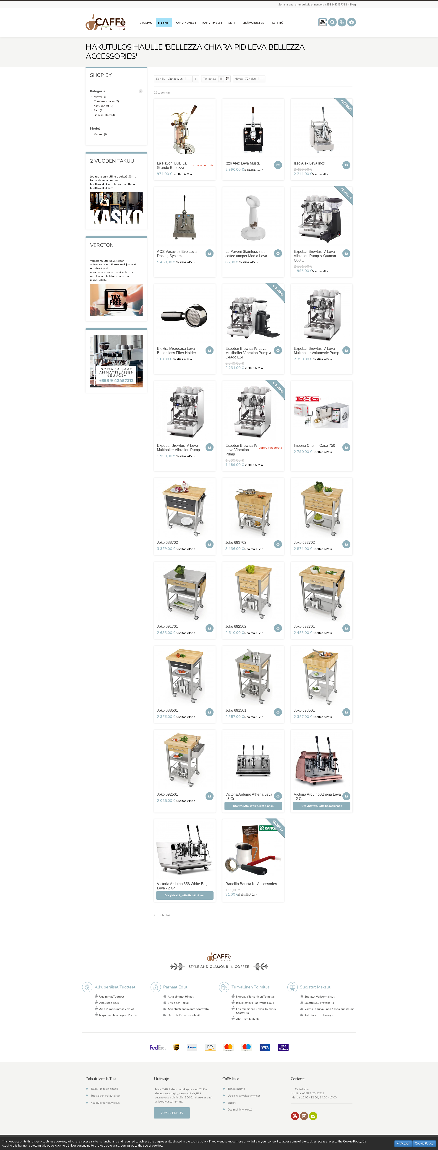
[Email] (313, 1116)
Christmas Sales (104, 101)
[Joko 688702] (185, 509)
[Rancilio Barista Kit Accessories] (253, 850)
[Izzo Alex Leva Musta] (253, 129)
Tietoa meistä (236, 1089)
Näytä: (239, 79)
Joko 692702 (304, 542)
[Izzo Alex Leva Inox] (321, 129)
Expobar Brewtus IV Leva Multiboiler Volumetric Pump (316, 351)
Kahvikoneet (101, 106)
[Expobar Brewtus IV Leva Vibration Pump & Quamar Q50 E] (321, 218)
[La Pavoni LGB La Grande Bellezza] (185, 129)
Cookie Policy (424, 1144)
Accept (404, 1144)
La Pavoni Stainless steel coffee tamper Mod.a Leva (246, 254)
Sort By (160, 79)
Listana (227, 79)
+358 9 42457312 (313, 1093)
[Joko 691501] (253, 677)
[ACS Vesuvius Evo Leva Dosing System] (185, 218)
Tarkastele (209, 79)
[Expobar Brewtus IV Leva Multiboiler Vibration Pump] (185, 412)
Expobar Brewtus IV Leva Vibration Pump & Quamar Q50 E (315, 256)
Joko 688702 (167, 542)
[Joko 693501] (321, 677)
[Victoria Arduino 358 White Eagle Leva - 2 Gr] (185, 850)
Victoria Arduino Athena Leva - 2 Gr (317, 796)
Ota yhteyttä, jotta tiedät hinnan (253, 806)
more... (141, 91)
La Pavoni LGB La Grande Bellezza (172, 165)
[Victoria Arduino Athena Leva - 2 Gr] (321, 760)
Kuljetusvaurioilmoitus (105, 1103)
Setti (97, 110)
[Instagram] (304, 1116)
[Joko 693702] (253, 509)
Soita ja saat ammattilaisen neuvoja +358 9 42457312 (312, 4)
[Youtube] (295, 1116)
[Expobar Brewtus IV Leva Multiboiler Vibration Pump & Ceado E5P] (253, 315)
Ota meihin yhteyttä (240, 1109)
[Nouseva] (196, 79)
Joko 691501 (235, 710)
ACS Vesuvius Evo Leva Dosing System (177, 254)
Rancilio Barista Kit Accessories (251, 884)
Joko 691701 (167, 626)
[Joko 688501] (185, 677)
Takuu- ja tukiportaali (104, 1089)
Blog (352, 4)
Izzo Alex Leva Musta (242, 163)
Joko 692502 (235, 626)
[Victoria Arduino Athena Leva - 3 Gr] (253, 760)
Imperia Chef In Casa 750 (314, 445)
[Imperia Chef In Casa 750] (321, 412)
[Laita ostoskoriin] (278, 165)
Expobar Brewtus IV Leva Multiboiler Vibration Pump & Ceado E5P (248, 353)
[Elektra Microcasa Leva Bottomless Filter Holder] (185, 315)
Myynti (98, 97)
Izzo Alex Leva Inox (309, 163)
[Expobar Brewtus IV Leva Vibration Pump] (253, 412)
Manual (98, 134)
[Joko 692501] (185, 760)
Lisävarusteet (102, 115)
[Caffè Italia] (105, 22)
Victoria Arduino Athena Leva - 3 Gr (248, 796)
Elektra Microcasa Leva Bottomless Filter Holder (176, 351)
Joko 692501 (167, 794)
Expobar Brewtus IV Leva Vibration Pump (241, 450)
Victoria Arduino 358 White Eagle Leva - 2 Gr (184, 886)
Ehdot (231, 1103)
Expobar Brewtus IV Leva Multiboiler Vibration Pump (178, 448)
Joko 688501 (167, 710)
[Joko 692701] (321, 593)
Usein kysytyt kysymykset (244, 1096)
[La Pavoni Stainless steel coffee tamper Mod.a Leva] (253, 218)
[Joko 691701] (185, 593)
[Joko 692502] (253, 593)
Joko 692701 (304, 626)
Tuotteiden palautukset (105, 1096)
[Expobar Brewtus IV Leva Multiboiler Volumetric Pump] (321, 315)
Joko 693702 (235, 542)
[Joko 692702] (321, 509)
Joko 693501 (304, 710)
